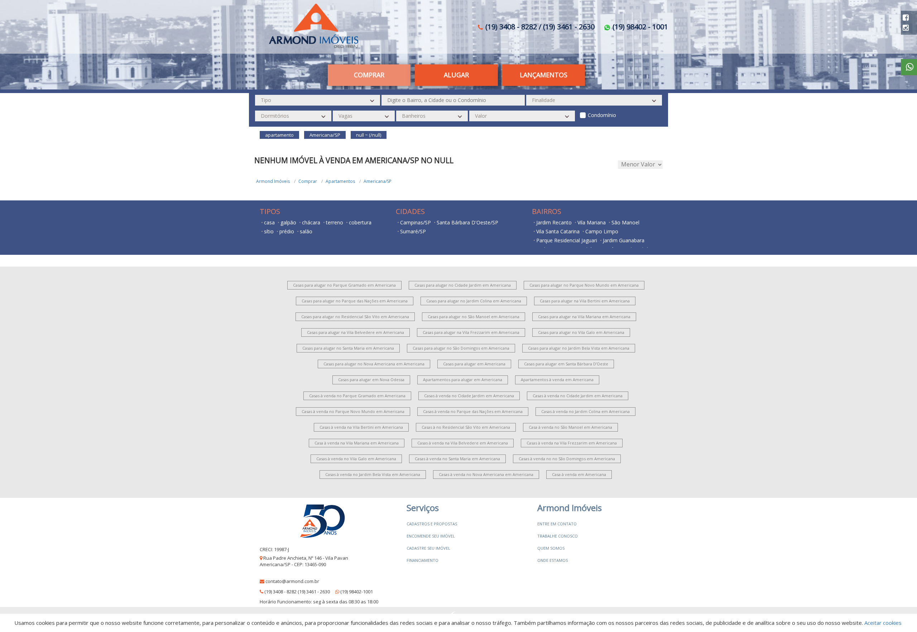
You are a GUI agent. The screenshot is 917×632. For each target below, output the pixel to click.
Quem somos (551, 548)
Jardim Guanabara (623, 240)
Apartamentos (340, 181)
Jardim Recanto (554, 222)
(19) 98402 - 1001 (639, 26)
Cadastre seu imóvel (428, 548)
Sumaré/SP (413, 231)
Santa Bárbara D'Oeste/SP (467, 222)
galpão (288, 222)
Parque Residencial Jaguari (566, 240)
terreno (334, 222)
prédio (286, 231)
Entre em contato (557, 523)
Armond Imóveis (273, 181)
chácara (311, 222)
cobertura (360, 222)
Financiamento (422, 560)
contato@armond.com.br (292, 581)
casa (269, 222)
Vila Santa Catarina (558, 231)
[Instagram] (906, 28)
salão (306, 231)
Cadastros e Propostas (432, 523)
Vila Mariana (591, 222)
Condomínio (602, 115)
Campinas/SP (415, 222)
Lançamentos (543, 75)
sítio (269, 231)
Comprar (307, 181)
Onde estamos (552, 560)
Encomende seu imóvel (431, 536)
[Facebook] (906, 17)
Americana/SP (378, 181)
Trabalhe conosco (557, 536)
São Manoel (625, 222)
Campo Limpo (601, 231)
